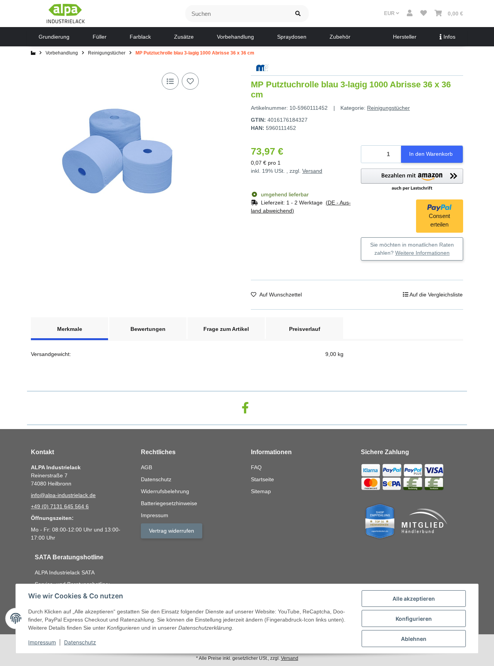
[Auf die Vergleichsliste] (170, 81)
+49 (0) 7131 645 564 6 (60, 506)
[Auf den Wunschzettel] (190, 81)
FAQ (256, 467)
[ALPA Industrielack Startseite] (65, 13)
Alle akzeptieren (413, 598)
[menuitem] (54, 36)
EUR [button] (390, 13)
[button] (410, 13)
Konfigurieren (414, 618)
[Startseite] (33, 52)
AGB (146, 467)
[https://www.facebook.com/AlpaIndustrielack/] (245, 408)
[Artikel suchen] (298, 13)
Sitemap (261, 491)
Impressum (42, 642)
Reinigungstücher (388, 108)
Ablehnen (413, 638)
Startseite (262, 479)
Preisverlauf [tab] (304, 329)
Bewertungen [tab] (148, 329)
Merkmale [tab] (69, 329)
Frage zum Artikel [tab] (226, 329)
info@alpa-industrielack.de (63, 495)
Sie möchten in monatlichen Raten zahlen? (412, 249)
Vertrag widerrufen (171, 531)
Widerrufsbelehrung (165, 491)
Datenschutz (80, 642)
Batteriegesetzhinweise (169, 503)
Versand (312, 171)
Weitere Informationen (422, 253)
